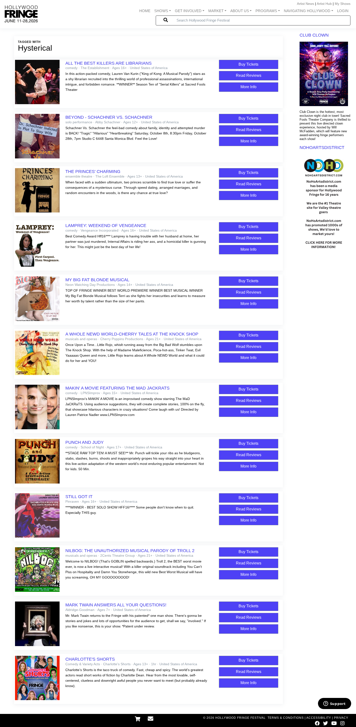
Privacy (341, 717)
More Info (248, 87)
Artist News (305, 4)
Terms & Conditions (286, 717)
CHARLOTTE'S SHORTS (90, 659)
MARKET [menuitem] (216, 11)
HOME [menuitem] (144, 11)
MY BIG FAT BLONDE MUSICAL (97, 279)
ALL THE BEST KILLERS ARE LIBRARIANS (108, 63)
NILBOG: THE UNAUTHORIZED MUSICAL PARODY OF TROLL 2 (129, 550)
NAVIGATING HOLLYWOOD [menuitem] (307, 11)
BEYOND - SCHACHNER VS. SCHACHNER (108, 117)
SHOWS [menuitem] (161, 11)
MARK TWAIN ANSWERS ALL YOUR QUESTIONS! (115, 604)
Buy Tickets (248, 64)
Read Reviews (248, 75)
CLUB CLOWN (314, 35)
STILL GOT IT (79, 496)
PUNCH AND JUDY (84, 442)
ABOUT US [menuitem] (239, 11)
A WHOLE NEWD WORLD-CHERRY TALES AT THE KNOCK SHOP (131, 334)
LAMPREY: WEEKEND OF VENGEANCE (105, 225)
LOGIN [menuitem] (342, 11)
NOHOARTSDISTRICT (322, 147)
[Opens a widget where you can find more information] (334, 704)
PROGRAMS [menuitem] (266, 11)
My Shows (342, 4)
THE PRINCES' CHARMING (92, 171)
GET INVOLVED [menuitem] (188, 11)
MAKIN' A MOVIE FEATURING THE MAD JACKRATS (117, 388)
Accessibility (318, 717)
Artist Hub (324, 4)
